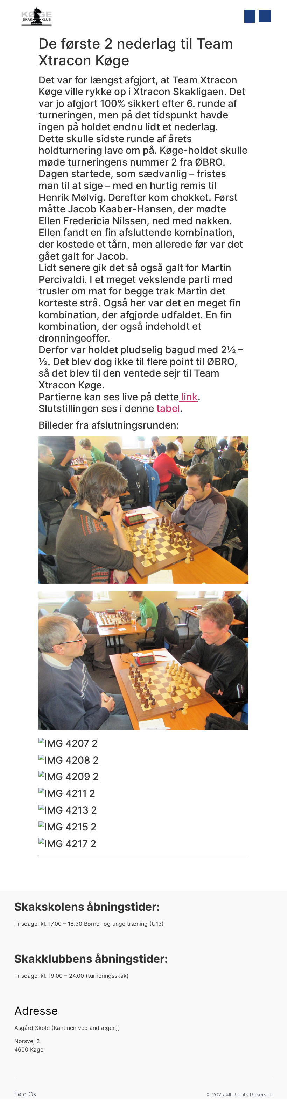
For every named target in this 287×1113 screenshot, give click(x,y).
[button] (249, 16)
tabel (168, 408)
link (188, 397)
